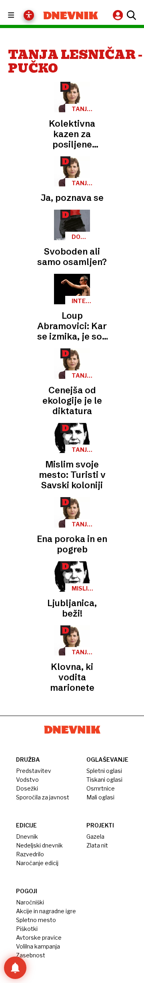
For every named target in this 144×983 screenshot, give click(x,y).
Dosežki (27, 788)
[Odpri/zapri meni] (18, 15)
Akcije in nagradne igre (46, 911)
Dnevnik (27, 836)
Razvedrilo (30, 854)
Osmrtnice (100, 788)
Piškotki (27, 928)
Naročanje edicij (37, 863)
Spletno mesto (36, 919)
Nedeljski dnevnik (39, 845)
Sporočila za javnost (42, 797)
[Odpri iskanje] (130, 15)
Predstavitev (33, 770)
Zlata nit (97, 845)
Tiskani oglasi (104, 779)
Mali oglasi (100, 797)
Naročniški (30, 902)
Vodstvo (27, 779)
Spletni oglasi (104, 770)
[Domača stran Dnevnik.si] (70, 15)
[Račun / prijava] (119, 15)
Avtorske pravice (39, 937)
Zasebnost (30, 955)
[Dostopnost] (29, 15)
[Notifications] (15, 968)
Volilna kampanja (38, 946)
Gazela (95, 836)
